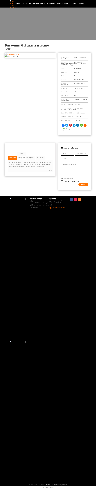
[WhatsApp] (81, 125)
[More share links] (85, 125)
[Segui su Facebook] (71, 199)
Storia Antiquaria (21, 154)
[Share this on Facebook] (63, 125)
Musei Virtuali (63, 4)
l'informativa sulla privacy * (72, 181)
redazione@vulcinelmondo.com (57, 207)
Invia (83, 184)
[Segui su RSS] (79, 199)
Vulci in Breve (39, 4)
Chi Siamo (27, 4)
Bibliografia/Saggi (30, 158)
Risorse (81, 4)
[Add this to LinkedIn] (77, 125)
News (74, 4)
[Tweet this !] (66, 125)
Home (18, 4)
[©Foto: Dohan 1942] (12, 54)
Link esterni (40, 158)
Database (51, 4)
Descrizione (12, 158)
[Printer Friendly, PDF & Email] (66, 130)
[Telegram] (74, 125)
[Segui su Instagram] (75, 199)
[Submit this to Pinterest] (70, 125)
